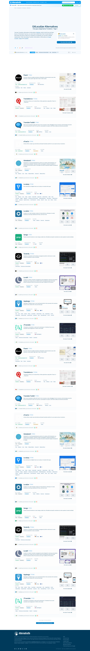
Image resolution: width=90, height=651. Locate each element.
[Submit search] (62, 2)
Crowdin (16, 38)
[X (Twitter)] (16, 648)
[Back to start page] (17, 2)
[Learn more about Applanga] (18, 304)
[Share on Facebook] (15, 48)
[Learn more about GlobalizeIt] (18, 163)
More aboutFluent (67, 89)
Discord (43, 641)
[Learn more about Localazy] (18, 187)
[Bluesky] (20, 648)
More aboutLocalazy (67, 198)
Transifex (26, 38)
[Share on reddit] (20, 48)
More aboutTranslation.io (67, 112)
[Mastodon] (18, 648)
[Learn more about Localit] (18, 280)
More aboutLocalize (67, 225)
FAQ (64, 636)
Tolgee (20, 38)
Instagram (22, 642)
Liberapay (50, 642)
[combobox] (68, 2)
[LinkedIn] (26, 648)
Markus (25, 638)
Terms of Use (66, 638)
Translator (59, 35)
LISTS (46, 2)
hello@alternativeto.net (36, 641)
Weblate (38, 32)
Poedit (49, 37)
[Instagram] (24, 648)
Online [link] (37, 52)
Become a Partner (67, 644)
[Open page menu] (79, 2)
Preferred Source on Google (69, 646)
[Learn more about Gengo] (18, 237)
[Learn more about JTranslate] (18, 328)
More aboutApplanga (67, 315)
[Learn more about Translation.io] (18, 101)
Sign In (77, 2)
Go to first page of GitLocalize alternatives (45, 623)
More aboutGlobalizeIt (67, 174)
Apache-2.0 (25, 84)
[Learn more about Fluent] (18, 78)
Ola (21, 638)
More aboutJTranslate (67, 612)
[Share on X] (18, 48)
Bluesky (15, 642)
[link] (45, 623)
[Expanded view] (68, 52)
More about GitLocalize (66, 42)
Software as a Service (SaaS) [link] (43, 52)
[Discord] (14, 648)
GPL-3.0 (24, 131)
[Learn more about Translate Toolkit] (18, 125)
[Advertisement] (45, 16)
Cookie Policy (66, 641)
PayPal (54, 642)
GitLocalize (63, 34)
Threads (18, 642)
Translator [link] (33, 52)
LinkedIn (26, 642)
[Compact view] (70, 52)
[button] (30, 75)
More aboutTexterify (67, 267)
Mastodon (58, 641)
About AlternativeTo (67, 642)
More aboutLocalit (67, 291)
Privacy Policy (66, 639)
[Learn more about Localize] (18, 214)
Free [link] (50, 52)
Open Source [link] (54, 52)
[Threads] (22, 648)
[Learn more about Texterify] (18, 256)
